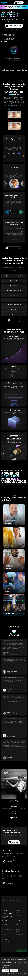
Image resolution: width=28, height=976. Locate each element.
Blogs (3, 926)
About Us (4, 924)
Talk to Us (18, 936)
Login (17, 924)
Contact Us (5, 910)
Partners (18, 915)
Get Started (18, 931)
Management (5, 931)
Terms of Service (21, 954)
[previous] (12, 802)
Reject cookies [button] (14, 970)
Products (18, 910)
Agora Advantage (20, 907)
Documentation (19, 934)
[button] (14, 973)
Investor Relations (6, 941)
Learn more (4, 967)
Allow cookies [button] (5, 970)
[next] (16, 802)
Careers (4, 936)
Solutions (18, 912)
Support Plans (19, 929)
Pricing (17, 926)
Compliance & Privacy (7, 929)
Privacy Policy (6, 954)
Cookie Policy (13, 954)
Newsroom (4, 939)
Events (4, 934)
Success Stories (19, 917)
